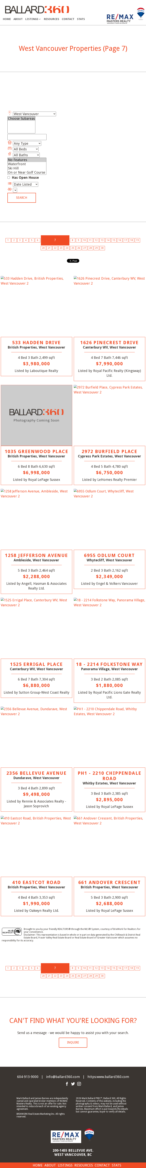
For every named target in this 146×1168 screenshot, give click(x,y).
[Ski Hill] (27, 168)
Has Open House (25, 178)
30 (102, 248)
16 (119, 240)
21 (49, 248)
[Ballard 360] (37, 9)
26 (78, 248)
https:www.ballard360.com (108, 1077)
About (18, 19)
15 (114, 240)
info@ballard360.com (63, 1077)
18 (131, 240)
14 (108, 240)
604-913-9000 (27, 1077)
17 (125, 240)
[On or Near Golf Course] (27, 172)
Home (7, 19)
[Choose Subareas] (21, 118)
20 (43, 248)
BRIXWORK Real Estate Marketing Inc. (36, 1114)
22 (55, 248)
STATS (81, 19)
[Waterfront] (27, 164)
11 (90, 240)
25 (72, 248)
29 (96, 248)
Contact (68, 19)
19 (137, 240)
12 (96, 240)
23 (61, 248)
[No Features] (27, 160)
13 (102, 240)
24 (67, 248)
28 (90, 248)
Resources (51, 19)
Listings (65, 1165)
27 (84, 248)
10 (84, 240)
